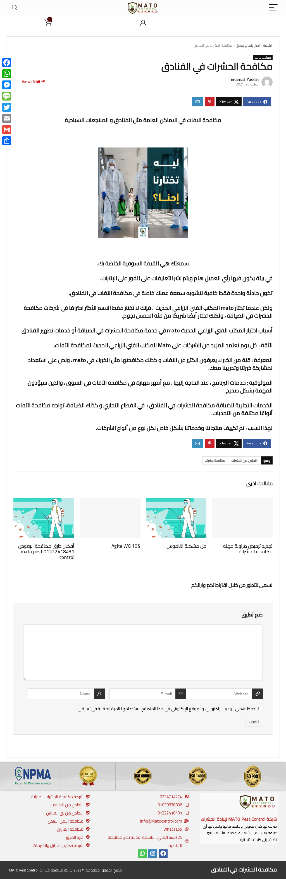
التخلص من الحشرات (245, 460)
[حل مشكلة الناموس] (176, 501)
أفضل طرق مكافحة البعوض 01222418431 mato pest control (46, 551)
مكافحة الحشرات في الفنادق (244, 869)
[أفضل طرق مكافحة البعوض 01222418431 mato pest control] (43, 501)
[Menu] (273, 7)
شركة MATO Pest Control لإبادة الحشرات (239, 819)
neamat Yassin (245, 79)
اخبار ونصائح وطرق (248, 45)
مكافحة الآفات (72, 345)
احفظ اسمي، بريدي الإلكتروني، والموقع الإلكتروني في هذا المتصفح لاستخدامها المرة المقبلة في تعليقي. (166, 709)
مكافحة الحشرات (124, 330)
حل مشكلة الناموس (186, 546)
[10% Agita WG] (110, 501)
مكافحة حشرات (215, 460)
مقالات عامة (263, 57)
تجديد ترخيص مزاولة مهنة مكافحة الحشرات (248, 548)
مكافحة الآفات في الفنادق (101, 293)
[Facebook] (163, 853)
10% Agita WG (125, 546)
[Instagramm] (152, 853)
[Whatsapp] (142, 853)
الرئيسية (268, 45)
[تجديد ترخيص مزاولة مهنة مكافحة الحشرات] (242, 501)
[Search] (15, 7)
